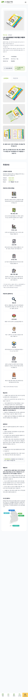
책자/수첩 (5, 35)
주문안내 (15, 78)
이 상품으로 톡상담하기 (20, 68)
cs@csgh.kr (11, 180)
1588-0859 (11, 178)
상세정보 (6, 78)
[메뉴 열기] (25, 2)
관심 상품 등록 (9, 68)
